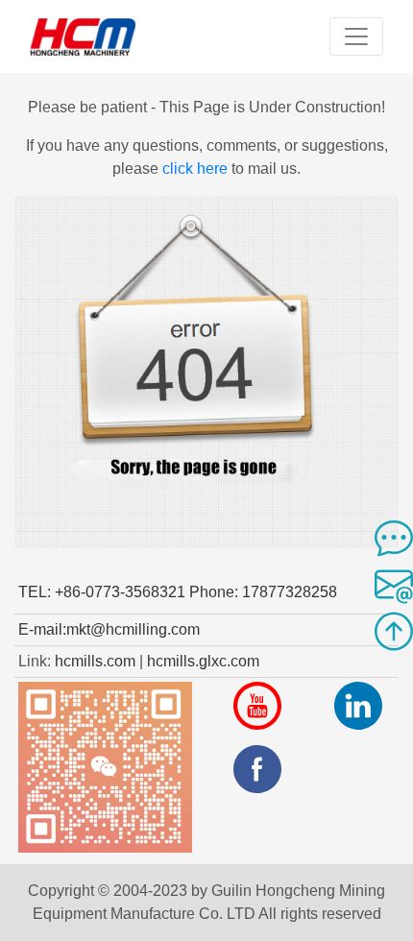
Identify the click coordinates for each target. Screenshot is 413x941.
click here (195, 168)
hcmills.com (95, 661)
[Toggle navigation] (356, 36)
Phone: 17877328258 (263, 592)
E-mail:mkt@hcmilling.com (109, 629)
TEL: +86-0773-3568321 (101, 592)
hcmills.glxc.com (203, 661)
